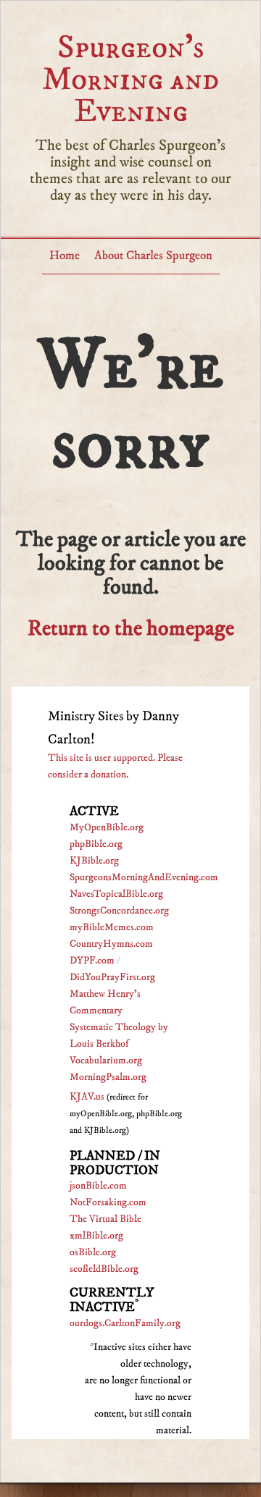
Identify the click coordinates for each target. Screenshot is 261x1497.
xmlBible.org (96, 1235)
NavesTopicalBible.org (116, 894)
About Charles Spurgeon (153, 255)
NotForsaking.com (108, 1202)
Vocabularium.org (106, 1060)
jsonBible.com (98, 1185)
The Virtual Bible (105, 1219)
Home (64, 255)
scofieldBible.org (104, 1268)
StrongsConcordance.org (119, 910)
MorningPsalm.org (108, 1077)
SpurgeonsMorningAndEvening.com (144, 877)
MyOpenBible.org (107, 827)
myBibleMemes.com (112, 927)
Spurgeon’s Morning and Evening (130, 79)
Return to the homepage (131, 628)
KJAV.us (87, 1096)
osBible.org (93, 1252)
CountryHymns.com (111, 943)
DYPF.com (92, 960)
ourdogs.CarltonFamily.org (125, 1323)
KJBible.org (94, 860)
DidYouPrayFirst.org (112, 977)
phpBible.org (96, 844)
